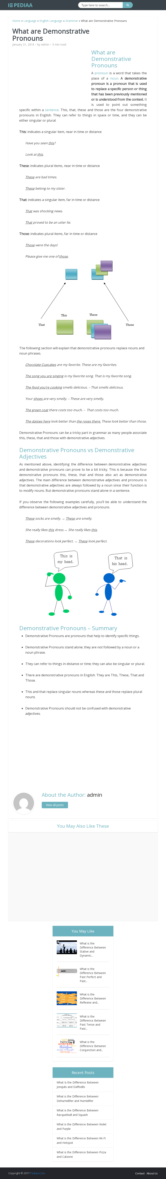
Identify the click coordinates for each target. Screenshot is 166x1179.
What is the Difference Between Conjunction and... (93, 1046)
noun (114, 78)
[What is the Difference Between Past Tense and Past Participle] (68, 1020)
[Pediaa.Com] (20, 5)
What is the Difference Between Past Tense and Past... (93, 1022)
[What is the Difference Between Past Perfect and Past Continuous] (68, 973)
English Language (50, 21)
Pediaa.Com (37, 1173)
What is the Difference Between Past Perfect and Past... (93, 975)
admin (45, 44)
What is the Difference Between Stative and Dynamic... (93, 949)
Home (16, 21)
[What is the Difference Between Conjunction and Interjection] (68, 1046)
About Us (152, 1173)
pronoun (101, 73)
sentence (52, 110)
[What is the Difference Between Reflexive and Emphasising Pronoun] (68, 998)
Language (29, 21)
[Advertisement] (55, 77)
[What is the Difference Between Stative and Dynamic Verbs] (68, 947)
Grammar (71, 21)
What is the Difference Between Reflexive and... (93, 998)
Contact (140, 1173)
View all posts (55, 805)
